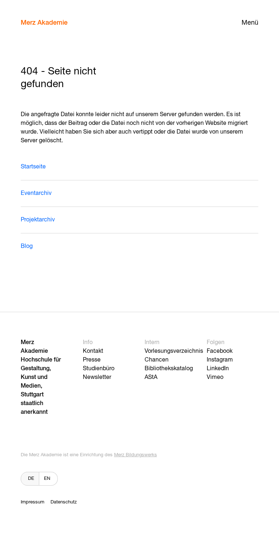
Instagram (220, 360)
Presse (92, 360)
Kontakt (93, 351)
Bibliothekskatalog (169, 369)
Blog (27, 246)
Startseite (33, 167)
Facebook (219, 351)
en (47, 478)
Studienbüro (98, 369)
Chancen (157, 360)
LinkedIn (218, 369)
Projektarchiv (38, 220)
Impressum (32, 502)
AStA (151, 377)
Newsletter (97, 377)
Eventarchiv (36, 193)
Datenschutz (63, 502)
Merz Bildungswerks (135, 455)
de (31, 478)
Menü (250, 23)
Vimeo (215, 377)
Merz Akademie (44, 23)
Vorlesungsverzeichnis (174, 351)
